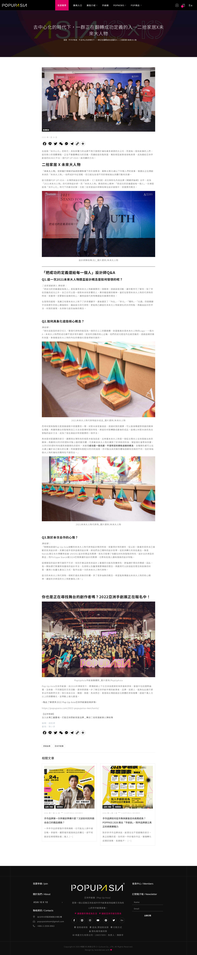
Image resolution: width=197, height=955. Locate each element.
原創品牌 (46, 746)
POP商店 (135, 5)
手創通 (105, 5)
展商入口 (77, 5)
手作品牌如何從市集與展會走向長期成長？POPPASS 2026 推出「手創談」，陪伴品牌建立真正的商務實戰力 (127, 822)
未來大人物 (49, 170)
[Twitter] (114, 920)
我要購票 (61, 5)
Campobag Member (73, 813)
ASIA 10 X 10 (41, 902)
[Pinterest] (106, 920)
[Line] (82, 920)
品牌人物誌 (49, 807)
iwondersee (99, 950)
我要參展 (37, 883)
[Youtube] (98, 920)
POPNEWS (118, 5)
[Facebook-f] (74, 920)
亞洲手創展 (59, 746)
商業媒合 (46, 130)
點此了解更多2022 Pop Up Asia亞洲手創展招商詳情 (69, 702)
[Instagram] (90, 920)
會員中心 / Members (142, 883)
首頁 (65, 40)
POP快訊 (73, 40)
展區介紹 (91, 5)
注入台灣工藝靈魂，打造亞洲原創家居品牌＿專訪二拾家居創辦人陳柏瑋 (77, 717)
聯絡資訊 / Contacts (43, 910)
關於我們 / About (41, 894)
